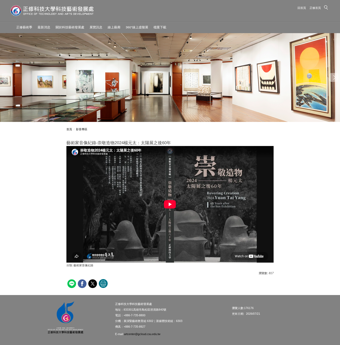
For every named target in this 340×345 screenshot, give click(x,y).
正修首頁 (315, 7)
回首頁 (302, 7)
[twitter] (93, 283)
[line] (72, 283)
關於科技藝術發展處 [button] (70, 27)
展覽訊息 (96, 27)
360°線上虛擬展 (137, 27)
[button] (327, 8)
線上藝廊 (114, 27)
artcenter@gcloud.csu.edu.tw (142, 334)
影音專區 (81, 129)
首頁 (69, 129)
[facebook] (82, 283)
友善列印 (103, 283)
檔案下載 (160, 27)
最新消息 (44, 27)
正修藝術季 (24, 27)
